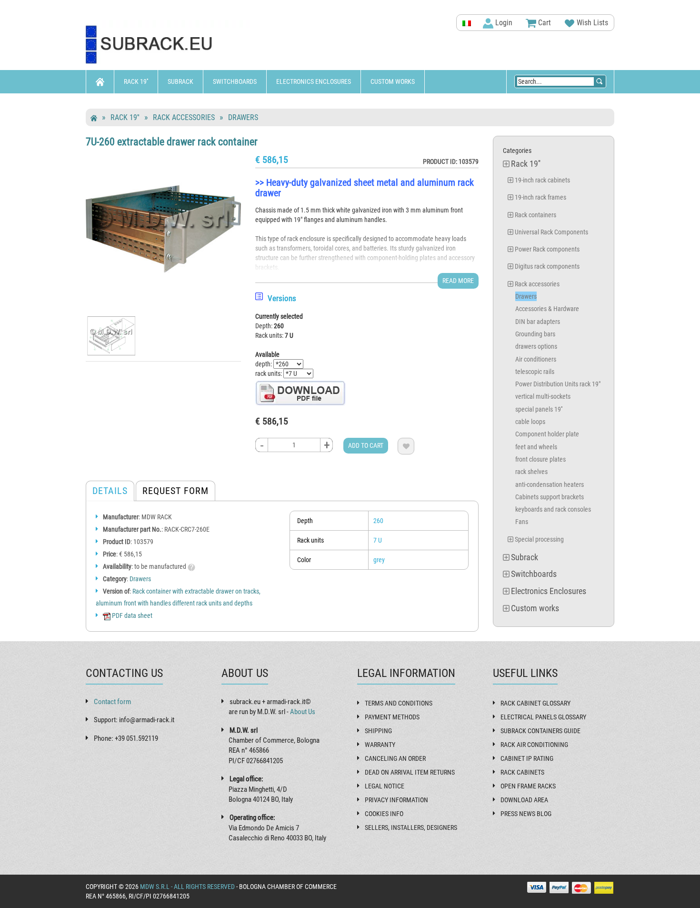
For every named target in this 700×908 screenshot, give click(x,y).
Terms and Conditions (398, 703)
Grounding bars (535, 334)
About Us (302, 711)
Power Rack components (547, 249)
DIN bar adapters (537, 321)
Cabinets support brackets (549, 497)
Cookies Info (384, 813)
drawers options (536, 346)
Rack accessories (184, 117)
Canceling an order (395, 758)
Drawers (243, 117)
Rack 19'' (136, 81)
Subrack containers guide (540, 731)
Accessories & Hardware (547, 309)
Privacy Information (396, 800)
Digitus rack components (547, 266)
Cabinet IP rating (526, 758)
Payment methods (392, 717)
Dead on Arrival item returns (410, 772)
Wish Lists (591, 22)
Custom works (392, 81)
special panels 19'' (538, 409)
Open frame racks (528, 786)
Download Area (524, 800)
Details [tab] (110, 490)
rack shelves (531, 471)
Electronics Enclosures (313, 81)
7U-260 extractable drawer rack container (172, 141)
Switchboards (235, 81)
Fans (521, 521)
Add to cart (365, 445)
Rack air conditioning (534, 744)
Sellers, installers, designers (411, 827)
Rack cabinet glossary (535, 703)
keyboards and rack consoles (553, 509)
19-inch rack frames (540, 197)
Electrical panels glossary (543, 717)
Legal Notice (384, 786)
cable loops (530, 421)
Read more (458, 280)
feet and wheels (536, 447)
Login (502, 22)
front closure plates (540, 459)
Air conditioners (535, 359)
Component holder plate (547, 434)
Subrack (180, 81)
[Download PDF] (300, 392)
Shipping (378, 731)
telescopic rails (534, 371)
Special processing (539, 539)
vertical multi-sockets (542, 396)
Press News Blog (525, 813)
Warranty (380, 744)
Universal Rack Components (551, 232)
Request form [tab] (175, 490)
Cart (543, 22)
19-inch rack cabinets (542, 180)
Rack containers (535, 215)
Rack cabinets (522, 772)
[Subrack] (169, 45)
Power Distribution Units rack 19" (557, 384)
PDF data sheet (131, 615)
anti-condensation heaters (549, 484)
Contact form (112, 701)
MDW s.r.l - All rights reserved (187, 886)
